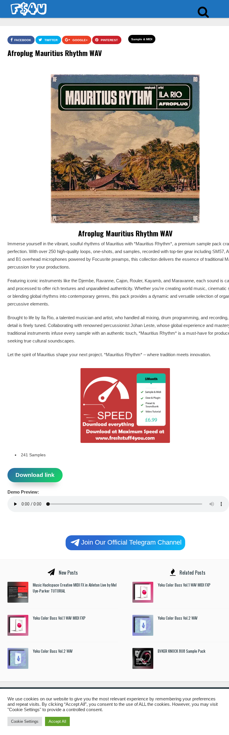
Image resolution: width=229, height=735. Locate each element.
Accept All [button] (57, 721)
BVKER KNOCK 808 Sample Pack (181, 651)
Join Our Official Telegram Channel (131, 542)
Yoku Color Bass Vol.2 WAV (53, 651)
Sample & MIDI (141, 39)
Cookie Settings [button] (24, 721)
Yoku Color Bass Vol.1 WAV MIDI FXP (59, 618)
